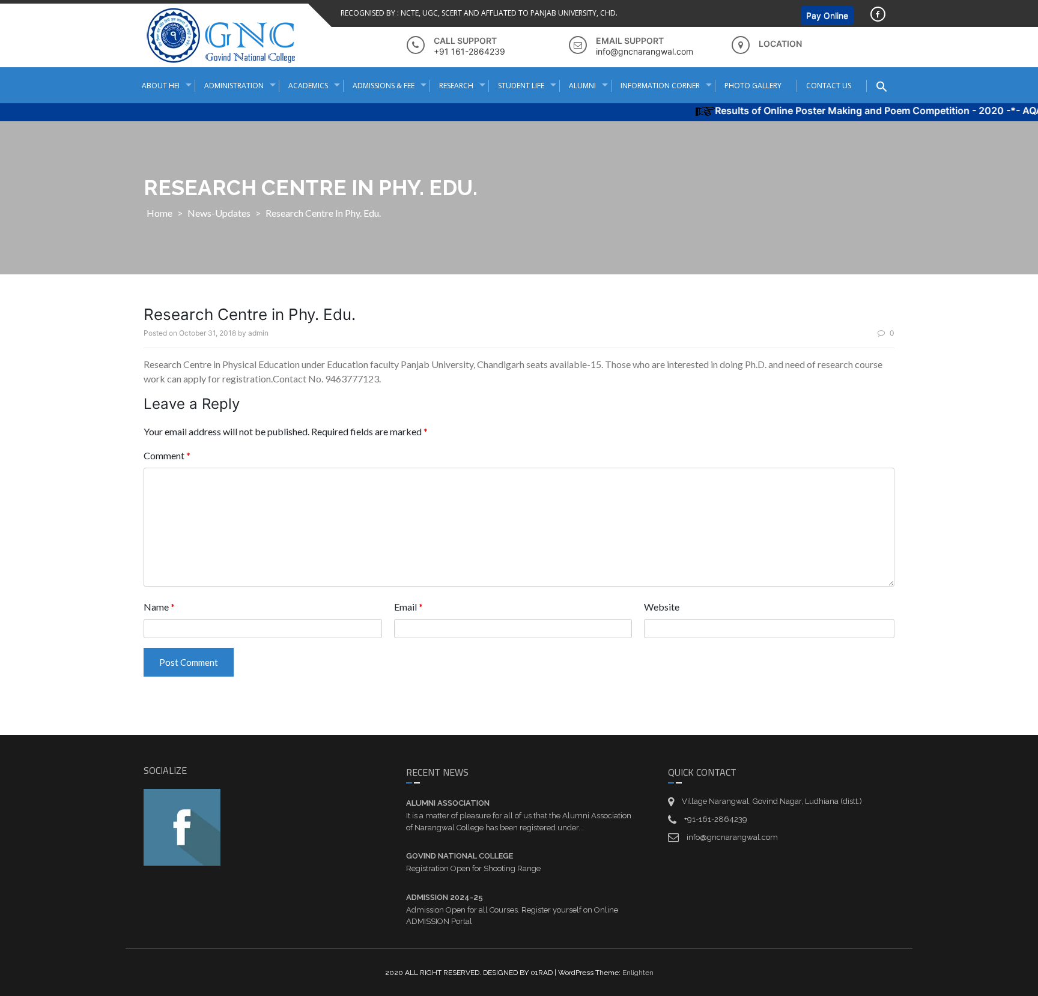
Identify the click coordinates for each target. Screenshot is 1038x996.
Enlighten (638, 972)
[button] (886, 86)
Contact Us (828, 85)
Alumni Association (448, 802)
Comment (167, 455)
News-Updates (218, 213)
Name (159, 606)
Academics (308, 85)
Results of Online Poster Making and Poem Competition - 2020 (843, 110)
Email (408, 606)
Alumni (582, 85)
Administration (234, 85)
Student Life (521, 85)
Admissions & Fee (383, 85)
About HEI (161, 85)
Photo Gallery (753, 85)
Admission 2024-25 (444, 897)
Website (661, 606)
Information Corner (660, 85)
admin (258, 332)
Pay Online (827, 15)
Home (159, 213)
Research (456, 85)
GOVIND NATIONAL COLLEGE (459, 855)
